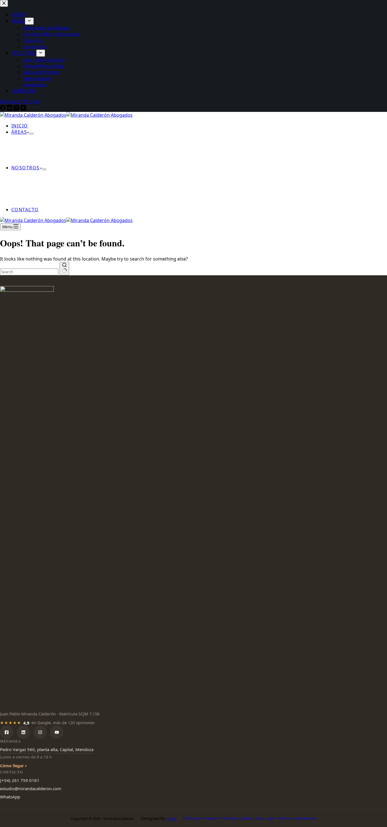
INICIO (19, 126)
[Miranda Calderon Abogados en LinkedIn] (23, 732)
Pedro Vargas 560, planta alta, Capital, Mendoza (46, 749)
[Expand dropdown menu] (31, 134)
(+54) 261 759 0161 (19, 780)
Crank (172, 818)
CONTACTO (25, 209)
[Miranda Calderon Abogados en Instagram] (40, 732)
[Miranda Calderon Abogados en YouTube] (56, 732)
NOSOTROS (25, 168)
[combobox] (29, 271)
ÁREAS (19, 132)
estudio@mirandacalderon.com (30, 788)
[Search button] (64, 268)
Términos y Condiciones (296, 818)
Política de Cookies (236, 818)
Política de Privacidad (200, 818)
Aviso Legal (264, 818)
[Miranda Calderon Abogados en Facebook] (6, 732)
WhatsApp (10, 797)
